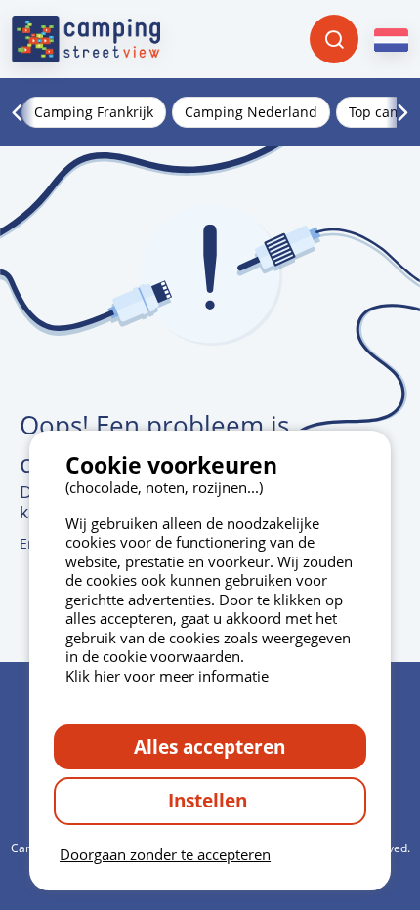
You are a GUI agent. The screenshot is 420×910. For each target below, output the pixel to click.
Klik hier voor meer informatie (167, 675)
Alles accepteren (209, 746)
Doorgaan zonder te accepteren (165, 854)
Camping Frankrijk (93, 112)
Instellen (210, 800)
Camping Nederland (251, 112)
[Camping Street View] (86, 39)
